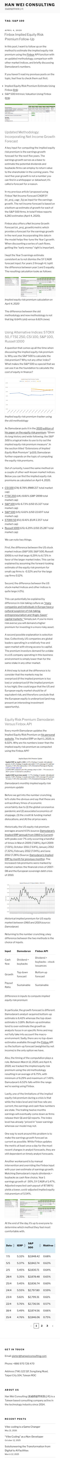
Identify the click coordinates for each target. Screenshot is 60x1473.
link (15, 90)
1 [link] (36, 1325)
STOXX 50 (10, 520)
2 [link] (42, 1325)
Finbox (30, 54)
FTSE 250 (10, 496)
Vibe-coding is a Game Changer (22, 1426)
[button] (13, 1245)
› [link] (52, 1325)
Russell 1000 (12, 528)
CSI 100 (9, 487)
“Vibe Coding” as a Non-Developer (24, 1436)
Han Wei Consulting (30, 4)
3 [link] (47, 1325)
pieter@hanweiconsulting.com (29, 1356)
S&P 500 (10, 512)
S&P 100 (10, 504)
